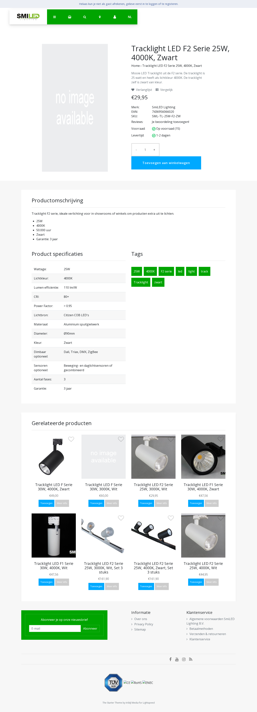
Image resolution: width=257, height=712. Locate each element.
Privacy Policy (143, 624)
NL (130, 17)
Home (135, 66)
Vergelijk (166, 90)
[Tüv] (114, 682)
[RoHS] (136, 682)
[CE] (127, 682)
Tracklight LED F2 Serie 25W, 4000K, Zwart (172, 66)
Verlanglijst (143, 90)
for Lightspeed (147, 702)
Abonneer (90, 628)
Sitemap (140, 629)
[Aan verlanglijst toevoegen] (71, 440)
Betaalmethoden (201, 629)
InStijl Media (132, 702)
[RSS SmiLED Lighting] (192, 659)
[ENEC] (147, 682)
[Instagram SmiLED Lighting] (185, 659)
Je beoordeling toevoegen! (170, 122)
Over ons (140, 619)
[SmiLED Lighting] (28, 16)
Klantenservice (199, 639)
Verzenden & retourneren (207, 634)
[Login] (114, 17)
